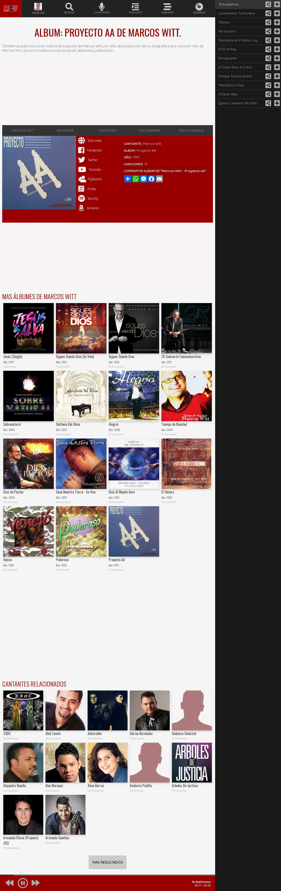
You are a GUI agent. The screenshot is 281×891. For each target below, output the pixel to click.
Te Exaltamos (228, 4)
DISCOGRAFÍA (149, 130)
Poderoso (62, 559)
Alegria (113, 424)
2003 (12, 497)
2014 (116, 362)
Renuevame (227, 58)
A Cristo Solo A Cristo (235, 67)
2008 (12, 430)
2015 (64, 362)
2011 (169, 362)
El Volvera (167, 492)
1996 (11, 565)
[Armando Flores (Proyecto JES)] (23, 815)
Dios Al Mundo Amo (122, 492)
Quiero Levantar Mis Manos (239, 103)
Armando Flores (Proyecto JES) (20, 840)
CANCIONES (108, 130)
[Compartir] (267, 4)
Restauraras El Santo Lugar (239, 40)
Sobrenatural (12, 424)
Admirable (94, 733)
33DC (7, 733)
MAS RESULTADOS (107, 862)
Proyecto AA (117, 559)
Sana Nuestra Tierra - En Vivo (75, 492)
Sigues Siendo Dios (121, 356)
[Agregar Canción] (276, 4)
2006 (117, 430)
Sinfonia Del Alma (68, 424)
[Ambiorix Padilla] (150, 763)
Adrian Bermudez (141, 733)
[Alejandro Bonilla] (23, 763)
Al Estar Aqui (228, 94)
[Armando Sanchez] (65, 815)
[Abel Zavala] (65, 710)
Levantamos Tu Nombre (236, 13)
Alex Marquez (54, 785)
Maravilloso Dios (231, 85)
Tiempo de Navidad (174, 424)
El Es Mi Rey (227, 49)
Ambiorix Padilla (141, 785)
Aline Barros (96, 785)
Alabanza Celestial (184, 733)
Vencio (7, 559)
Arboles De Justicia (185, 785)
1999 (169, 497)
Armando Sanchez (57, 837)
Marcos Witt (152, 144)
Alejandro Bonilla (14, 785)
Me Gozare (226, 31)
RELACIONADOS (191, 130)
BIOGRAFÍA (65, 130)
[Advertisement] (107, 91)
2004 (170, 430)
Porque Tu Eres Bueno (235, 76)
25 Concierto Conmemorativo (181, 356)
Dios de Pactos (13, 492)
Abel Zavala (53, 733)
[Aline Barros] (108, 763)
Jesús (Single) (12, 356)
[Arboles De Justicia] (192, 763)
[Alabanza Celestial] (192, 710)
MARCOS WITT (23, 130)
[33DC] (23, 710)
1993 (64, 565)
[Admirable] (108, 710)
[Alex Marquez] (65, 763)
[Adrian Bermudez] (150, 710)
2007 (64, 430)
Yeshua (223, 22)
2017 (11, 362)
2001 (64, 497)
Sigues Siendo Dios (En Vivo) (75, 356)
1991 (136, 157)
